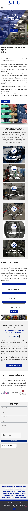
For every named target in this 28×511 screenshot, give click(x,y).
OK (14, 508)
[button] (2, 8)
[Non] (26, 506)
